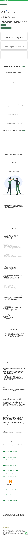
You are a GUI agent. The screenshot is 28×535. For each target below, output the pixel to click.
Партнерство (4, 531)
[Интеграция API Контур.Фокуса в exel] (9, 457)
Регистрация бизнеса (11, 531)
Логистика (9, 528)
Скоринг (7, 529)
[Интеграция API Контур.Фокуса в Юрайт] (10, 465)
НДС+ (11, 529)
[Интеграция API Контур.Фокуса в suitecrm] (10, 490)
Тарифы (2, 24)
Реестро (20, 530)
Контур (9, 532)
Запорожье (21, 531)
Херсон (18, 531)
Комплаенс (4, 529)
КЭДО (15, 528)
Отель (18, 530)
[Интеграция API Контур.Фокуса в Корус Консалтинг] (11, 462)
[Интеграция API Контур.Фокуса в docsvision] (10, 470)
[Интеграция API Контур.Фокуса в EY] (9, 473)
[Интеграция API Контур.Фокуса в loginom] (10, 494)
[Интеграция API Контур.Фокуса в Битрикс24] (10, 451)
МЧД (23, 528)
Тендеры (21, 529)
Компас (22, 528)
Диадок (7, 528)
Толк (13, 528)
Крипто (16, 530)
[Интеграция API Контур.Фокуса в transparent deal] (11, 474)
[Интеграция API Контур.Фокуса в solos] (9, 476)
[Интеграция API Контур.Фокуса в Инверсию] (10, 500)
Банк (7, 531)
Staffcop (12, 530)
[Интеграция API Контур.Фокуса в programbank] (11, 489)
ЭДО (9, 529)
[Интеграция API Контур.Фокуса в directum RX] (10, 486)
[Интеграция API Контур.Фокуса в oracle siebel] (10, 460)
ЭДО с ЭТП (23, 530)
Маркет (4, 530)
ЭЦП (19, 529)
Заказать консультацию (5, 27)
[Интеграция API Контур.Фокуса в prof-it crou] (10, 492)
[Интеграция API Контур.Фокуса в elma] (9, 459)
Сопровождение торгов (15, 529)
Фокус (12, 528)
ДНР (15, 531)
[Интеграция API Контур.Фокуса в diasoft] (9, 454)
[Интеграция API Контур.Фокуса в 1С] (9, 449)
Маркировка (9, 530)
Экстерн (4, 528)
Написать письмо (7, 526)
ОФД (23, 529)
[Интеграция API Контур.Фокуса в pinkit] (9, 498)
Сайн (17, 528)
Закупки (19, 528)
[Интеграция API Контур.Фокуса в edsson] (10, 468)
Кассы (6, 530)
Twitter (10, 526)
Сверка (24, 531)
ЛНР (16, 531)
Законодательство (5, 532)
